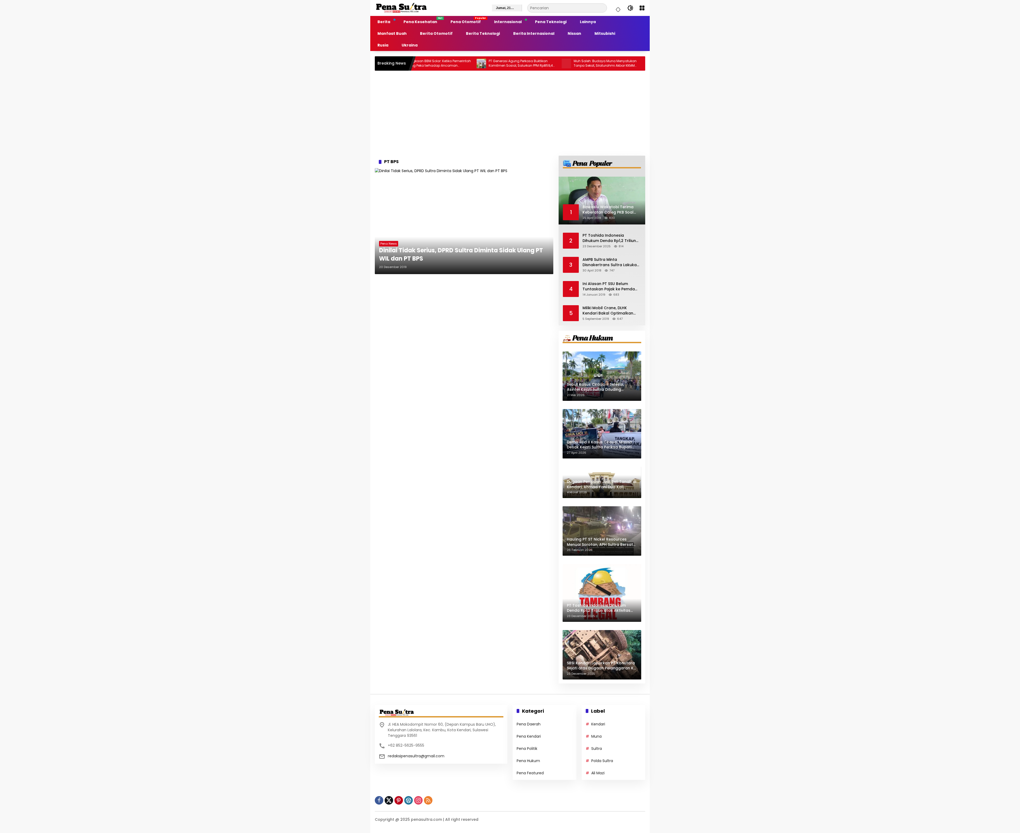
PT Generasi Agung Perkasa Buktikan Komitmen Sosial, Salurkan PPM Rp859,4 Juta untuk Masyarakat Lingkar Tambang (483, 63)
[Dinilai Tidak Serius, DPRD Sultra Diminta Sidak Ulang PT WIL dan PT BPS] (464, 221)
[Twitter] (389, 800)
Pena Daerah (529, 724)
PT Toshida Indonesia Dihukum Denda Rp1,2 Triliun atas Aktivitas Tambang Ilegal (609, 238)
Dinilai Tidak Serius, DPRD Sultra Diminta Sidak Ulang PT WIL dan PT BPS (461, 254)
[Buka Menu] (642, 8)
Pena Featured (530, 773)
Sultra (596, 748)
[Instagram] (418, 800)
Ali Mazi (598, 773)
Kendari (598, 724)
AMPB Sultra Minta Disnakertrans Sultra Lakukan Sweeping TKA (611, 262)
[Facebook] (379, 800)
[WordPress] (408, 800)
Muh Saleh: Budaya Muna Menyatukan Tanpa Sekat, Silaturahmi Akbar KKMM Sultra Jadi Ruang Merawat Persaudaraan (567, 63)
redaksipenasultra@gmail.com (416, 756)
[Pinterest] (398, 800)
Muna (596, 736)
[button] (617, 7)
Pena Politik (527, 748)
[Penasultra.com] (401, 7)
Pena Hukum (528, 760)
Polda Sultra (602, 760)
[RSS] (428, 800)
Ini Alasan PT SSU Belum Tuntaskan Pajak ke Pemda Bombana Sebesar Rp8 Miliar (610, 286)
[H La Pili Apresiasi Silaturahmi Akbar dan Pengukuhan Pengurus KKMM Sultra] (613, 63)
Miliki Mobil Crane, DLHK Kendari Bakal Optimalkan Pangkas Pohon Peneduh (608, 310)
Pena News (388, 243)
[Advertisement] (510, 113)
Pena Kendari (529, 736)
